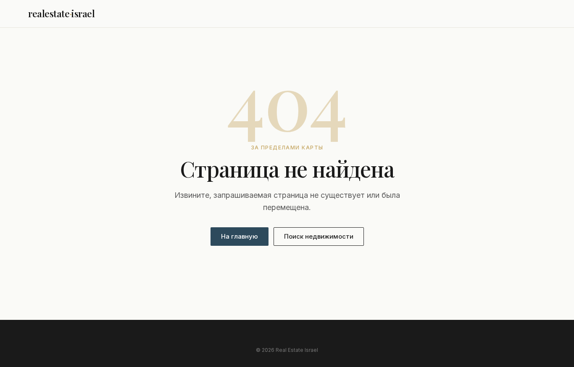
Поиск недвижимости (318, 236)
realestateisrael (61, 13)
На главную (239, 236)
